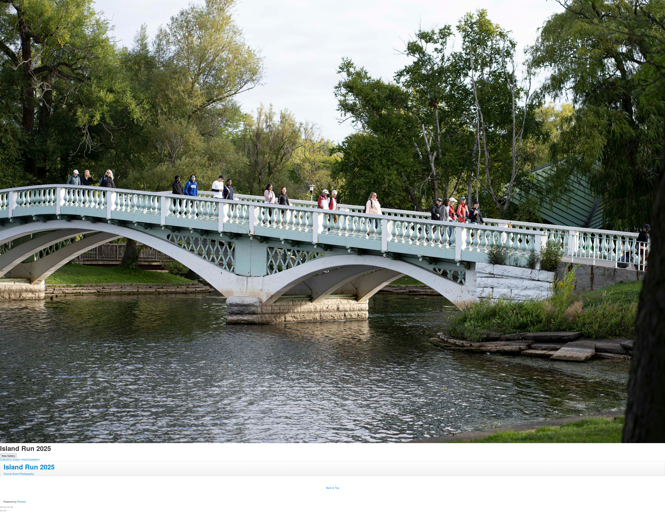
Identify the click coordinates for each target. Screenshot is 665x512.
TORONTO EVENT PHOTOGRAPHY (20, 459)
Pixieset (21, 501)
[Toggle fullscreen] (8, 507)
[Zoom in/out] (11, 507)
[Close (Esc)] (1, 507)
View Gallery (8, 455)
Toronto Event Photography (19, 473)
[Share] (4, 507)
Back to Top (332, 487)
